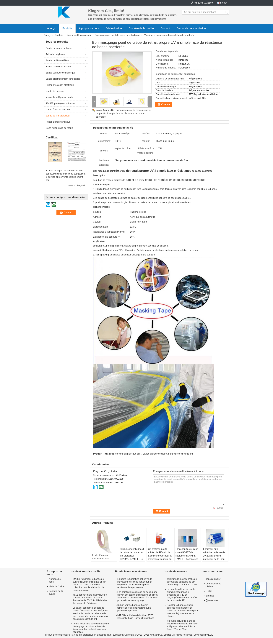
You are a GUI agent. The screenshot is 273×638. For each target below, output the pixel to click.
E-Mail (209, 591)
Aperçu (51, 28)
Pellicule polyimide (55, 54)
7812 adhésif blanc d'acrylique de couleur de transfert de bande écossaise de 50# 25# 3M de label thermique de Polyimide (90, 599)
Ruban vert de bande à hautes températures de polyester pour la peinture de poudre (134, 608)
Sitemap (210, 595)
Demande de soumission (191, 28)
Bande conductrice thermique (60, 72)
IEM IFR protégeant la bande (60, 103)
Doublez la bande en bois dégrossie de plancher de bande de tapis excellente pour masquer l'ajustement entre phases (182, 611)
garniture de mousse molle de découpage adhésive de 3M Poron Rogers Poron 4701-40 (182, 582)
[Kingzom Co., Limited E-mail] (101, 487)
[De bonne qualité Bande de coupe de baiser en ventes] (55, 152)
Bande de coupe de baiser (59, 48)
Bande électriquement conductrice (63, 79)
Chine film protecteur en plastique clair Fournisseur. (98, 635)
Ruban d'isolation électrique (60, 85)
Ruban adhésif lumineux (58, 122)
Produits (67, 28)
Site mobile (213, 600)
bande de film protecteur (79, 35)
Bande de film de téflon (57, 60)
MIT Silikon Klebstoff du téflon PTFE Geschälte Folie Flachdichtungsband (135, 616)
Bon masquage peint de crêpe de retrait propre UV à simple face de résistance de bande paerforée (123, 113)
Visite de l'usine (56, 586)
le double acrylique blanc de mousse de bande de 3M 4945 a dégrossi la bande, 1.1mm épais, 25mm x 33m (182, 625)
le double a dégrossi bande (59, 97)
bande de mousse (55, 91)
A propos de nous (89, 28)
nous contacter (213, 579)
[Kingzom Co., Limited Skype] (95, 487)
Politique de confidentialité (57, 635)
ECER (211, 635)
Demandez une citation (213, 585)
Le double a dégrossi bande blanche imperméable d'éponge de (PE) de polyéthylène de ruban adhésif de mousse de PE (182, 595)
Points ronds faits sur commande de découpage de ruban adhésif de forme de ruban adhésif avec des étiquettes (91, 627)
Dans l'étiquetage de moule (59, 128)
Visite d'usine (114, 28)
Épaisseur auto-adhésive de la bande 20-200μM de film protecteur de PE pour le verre (214, 556)
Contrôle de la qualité (141, 28)
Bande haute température (59, 66)
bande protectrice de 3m (180, 453)
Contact (165, 28)
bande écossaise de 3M (58, 109)
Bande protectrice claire (155, 453)
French (223, 2)
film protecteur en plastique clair (125, 453)
